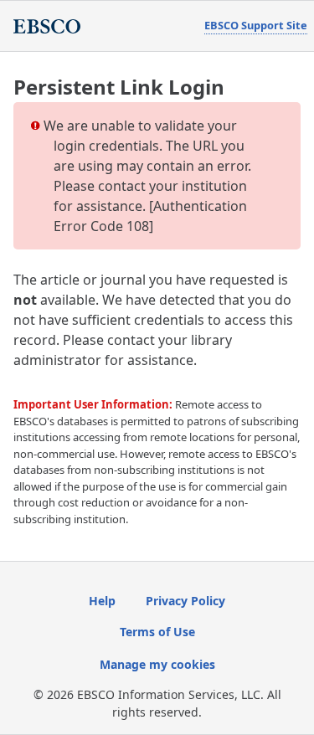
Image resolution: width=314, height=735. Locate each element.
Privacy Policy (185, 601)
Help (102, 601)
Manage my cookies (157, 664)
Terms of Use (157, 632)
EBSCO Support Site (255, 25)
